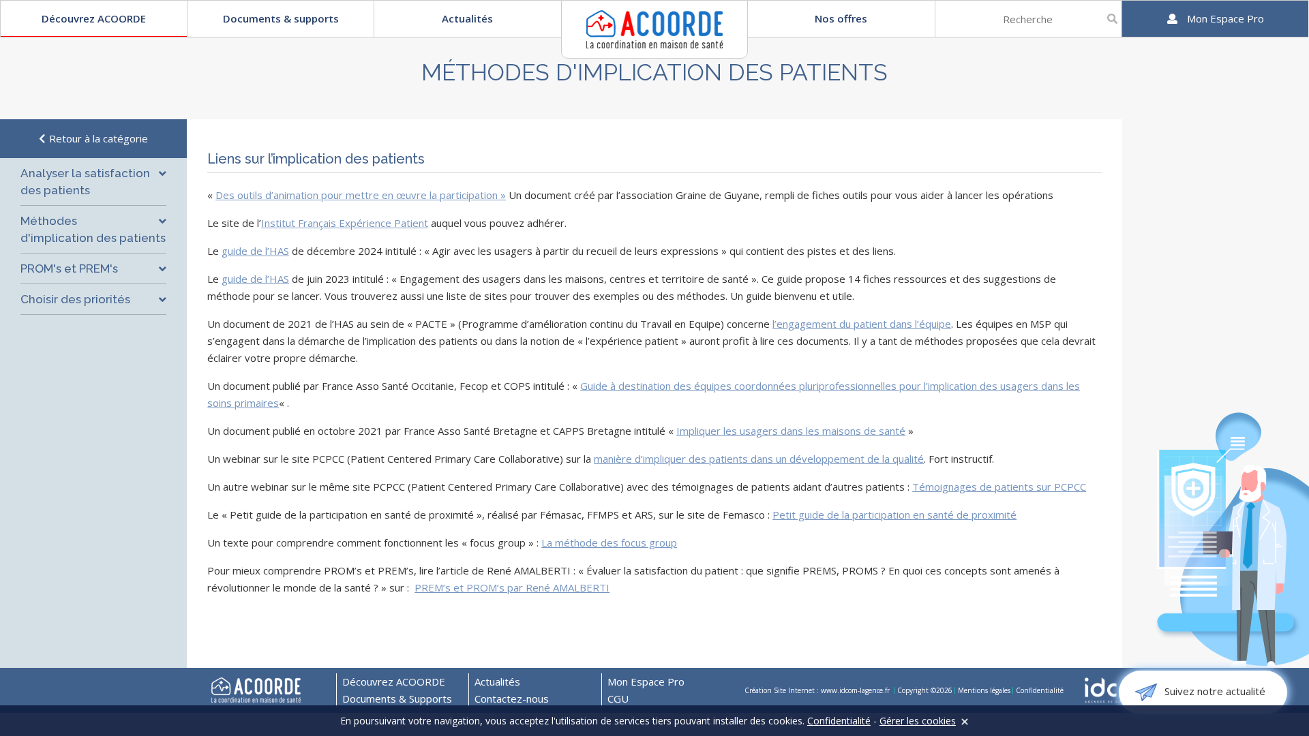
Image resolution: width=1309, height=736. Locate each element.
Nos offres (841, 18)
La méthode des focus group (609, 542)
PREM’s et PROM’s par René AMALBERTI (512, 587)
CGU (618, 698)
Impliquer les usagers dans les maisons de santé (790, 431)
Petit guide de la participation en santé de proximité (894, 514)
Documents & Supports (397, 698)
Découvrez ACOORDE (94, 18)
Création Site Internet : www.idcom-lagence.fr (818, 690)
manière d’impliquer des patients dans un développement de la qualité (759, 458)
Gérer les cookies (917, 720)
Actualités (467, 18)
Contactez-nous (512, 698)
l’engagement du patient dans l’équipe (861, 324)
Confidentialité (1040, 690)
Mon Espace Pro (645, 681)
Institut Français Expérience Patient (344, 223)
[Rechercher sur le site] (1112, 18)
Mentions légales (984, 690)
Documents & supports (281, 18)
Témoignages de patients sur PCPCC (999, 486)
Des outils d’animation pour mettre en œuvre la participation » (360, 195)
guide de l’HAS (255, 251)
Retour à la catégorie (97, 138)
